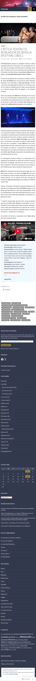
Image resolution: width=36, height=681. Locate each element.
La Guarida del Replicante (8, 544)
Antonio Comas (6, 307)
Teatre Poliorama (4, 647)
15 (27, 476)
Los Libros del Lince (6, 610)
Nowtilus (3, 613)
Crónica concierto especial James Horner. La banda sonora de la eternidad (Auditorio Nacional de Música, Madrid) (18, 518)
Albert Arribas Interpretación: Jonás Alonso (14, 305)
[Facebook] (2, 359)
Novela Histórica (4, 643)
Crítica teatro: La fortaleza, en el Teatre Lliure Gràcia (15, 523)
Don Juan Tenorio (7, 311)
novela (19, 642)
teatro (18, 648)
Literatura (3, 426)
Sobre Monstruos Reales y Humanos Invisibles (13, 660)
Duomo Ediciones (5, 587)
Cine (2, 384)
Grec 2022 (31, 311)
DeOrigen (3, 410)
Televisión (3, 445)
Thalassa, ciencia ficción (7, 664)
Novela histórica (6, 429)
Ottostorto (4, 550)
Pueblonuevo (4, 435)
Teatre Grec (5, 320)
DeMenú (3, 406)
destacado (25, 636)
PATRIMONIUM (5, 557)
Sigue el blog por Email (8, 331)
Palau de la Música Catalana (22, 644)
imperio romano (7, 642)
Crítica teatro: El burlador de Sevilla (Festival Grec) (16, 52)
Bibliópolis (3, 575)
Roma (3, 646)
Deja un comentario (26, 59)
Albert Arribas (16, 303)
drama (33, 637)
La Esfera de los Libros (7, 603)
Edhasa (3, 591)
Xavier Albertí (26, 320)
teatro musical (27, 647)
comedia (4, 637)
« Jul (2, 486)
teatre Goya (17, 645)
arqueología (3, 634)
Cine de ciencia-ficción (8, 387)
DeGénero (4, 403)
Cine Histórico (6, 394)
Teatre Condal (11, 645)
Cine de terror (5, 390)
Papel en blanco (5, 553)
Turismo (3, 448)
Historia (3, 422)
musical (15, 642)
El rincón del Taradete (7, 541)
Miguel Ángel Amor (17, 315)
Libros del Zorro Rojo (6, 607)
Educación (3, 413)
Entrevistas (4, 416)
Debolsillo (3, 584)
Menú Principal (34, 9)
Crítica (2, 581)
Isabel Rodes (5, 313)
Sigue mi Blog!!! (6, 345)
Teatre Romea (12, 647)
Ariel (2, 571)
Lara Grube (26, 313)
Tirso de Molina (15, 320)
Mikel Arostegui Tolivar (8, 318)
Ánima (2, 381)
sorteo (6, 646)
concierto (11, 637)
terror (2, 649)
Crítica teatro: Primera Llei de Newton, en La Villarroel (15, 526)
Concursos (4, 397)
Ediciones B (4, 594)
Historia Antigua (19, 640)
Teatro (3, 46)
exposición (4, 640)
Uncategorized (5, 451)
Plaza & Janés (4, 623)
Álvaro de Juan (30, 307)
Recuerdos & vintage (6, 438)
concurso (17, 637)
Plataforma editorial (6, 619)
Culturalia (4, 9)
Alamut (3, 568)
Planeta (3, 616)
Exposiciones (4, 419)
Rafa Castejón (22, 318)
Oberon (3, 547)
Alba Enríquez (6, 303)
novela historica (26, 642)
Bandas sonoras (11, 634)
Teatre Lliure (23, 646)
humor (26, 640)
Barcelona (18, 634)
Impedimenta (4, 600)
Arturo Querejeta (18, 307)
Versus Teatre (13, 649)
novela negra (12, 644)
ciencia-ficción (26, 634)
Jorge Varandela (16, 313)
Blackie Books (4, 578)
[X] (5, 359)
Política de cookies (13, 674)
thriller (7, 650)
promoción (32, 644)
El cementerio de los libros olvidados (11, 537)
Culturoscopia (5, 400)
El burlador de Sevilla (21, 311)
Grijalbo (3, 597)
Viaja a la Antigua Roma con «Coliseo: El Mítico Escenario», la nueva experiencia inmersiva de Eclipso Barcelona (17, 514)
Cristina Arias (6, 309)
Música (3, 432)
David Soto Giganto (18, 309)
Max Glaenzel (6, 315)
